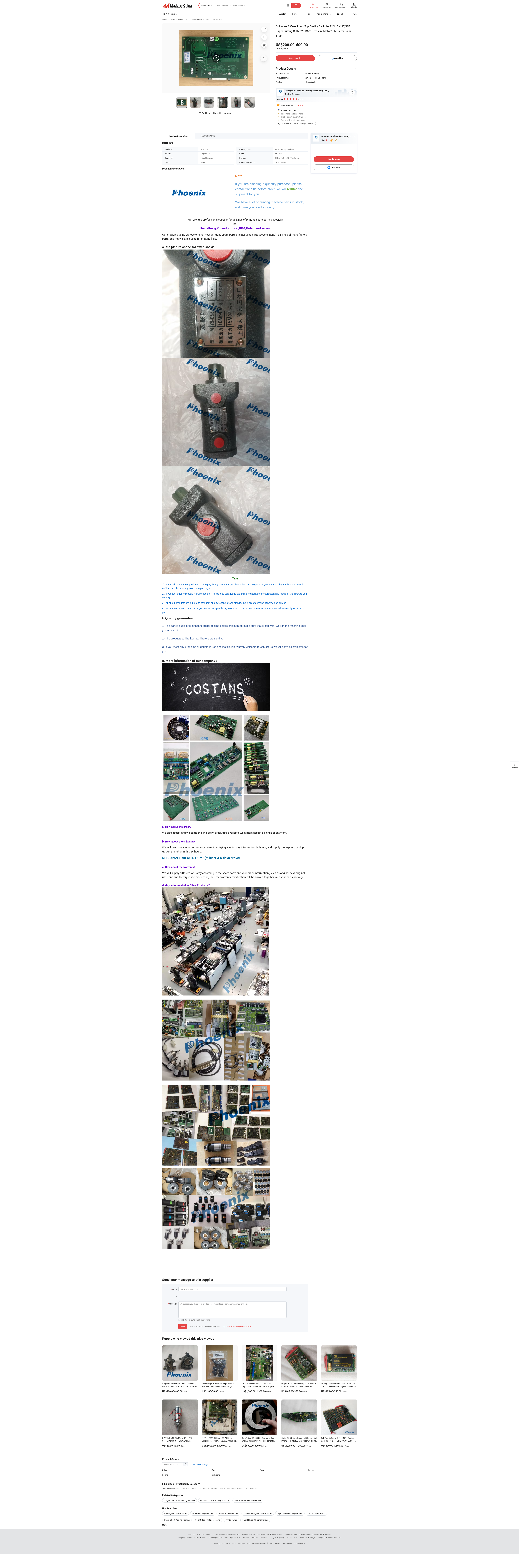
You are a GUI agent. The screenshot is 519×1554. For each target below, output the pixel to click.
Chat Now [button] (339, 58)
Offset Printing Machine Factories (258, 1513)
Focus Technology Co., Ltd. (242, 1543)
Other (164, 1470)
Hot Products (193, 1534)
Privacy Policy (300, 1543)
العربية (274, 1537)
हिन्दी (295, 1537)
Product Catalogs (200, 1464)
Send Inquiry (295, 58)
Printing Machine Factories (175, 1513)
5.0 (323, 140)
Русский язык (235, 1537)
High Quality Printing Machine (289, 1513)
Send (183, 1326)
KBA (212, 1470)
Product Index (306, 1534)
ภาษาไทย (303, 1537)
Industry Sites (277, 1534)
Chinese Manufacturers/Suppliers (227, 1534)
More (164, 1525)
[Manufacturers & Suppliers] (177, 5)
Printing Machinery (195, 19)
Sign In (280, 123)
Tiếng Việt (321, 1537)
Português (214, 1537)
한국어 (281, 1537)
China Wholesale (248, 1534)
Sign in (354, 7)
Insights (328, 1534)
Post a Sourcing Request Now (237, 1326)
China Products (206, 1534)
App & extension (324, 14)
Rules (355, 14)
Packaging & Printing (177, 19)
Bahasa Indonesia (334, 1537)
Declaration (287, 1543)
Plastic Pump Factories (228, 1513)
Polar (262, 1470)
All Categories (171, 14)
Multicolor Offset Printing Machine (214, 1500)
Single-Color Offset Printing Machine (179, 1500)
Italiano (246, 1537)
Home (164, 19)
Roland (165, 1475)
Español (205, 1537)
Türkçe (312, 1537)
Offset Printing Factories (202, 1513)
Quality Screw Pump (316, 1513)
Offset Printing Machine (213, 19)
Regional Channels (291, 1534)
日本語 (289, 1537)
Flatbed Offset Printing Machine (248, 1500)
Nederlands (264, 1537)
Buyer (294, 14)
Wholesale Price (263, 1534)
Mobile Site (318, 1534)
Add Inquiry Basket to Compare (216, 113)
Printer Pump (231, 1520)
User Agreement (274, 1543)
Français (224, 1537)
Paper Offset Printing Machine (177, 1520)
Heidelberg (215, 1475)
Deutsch (255, 1537)
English (196, 1537)
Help (308, 14)
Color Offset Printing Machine (207, 1520)
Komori (311, 1470)
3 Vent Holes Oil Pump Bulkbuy (255, 1520)
